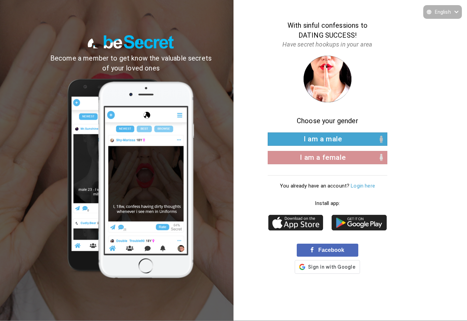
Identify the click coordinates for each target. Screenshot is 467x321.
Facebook (330, 250)
